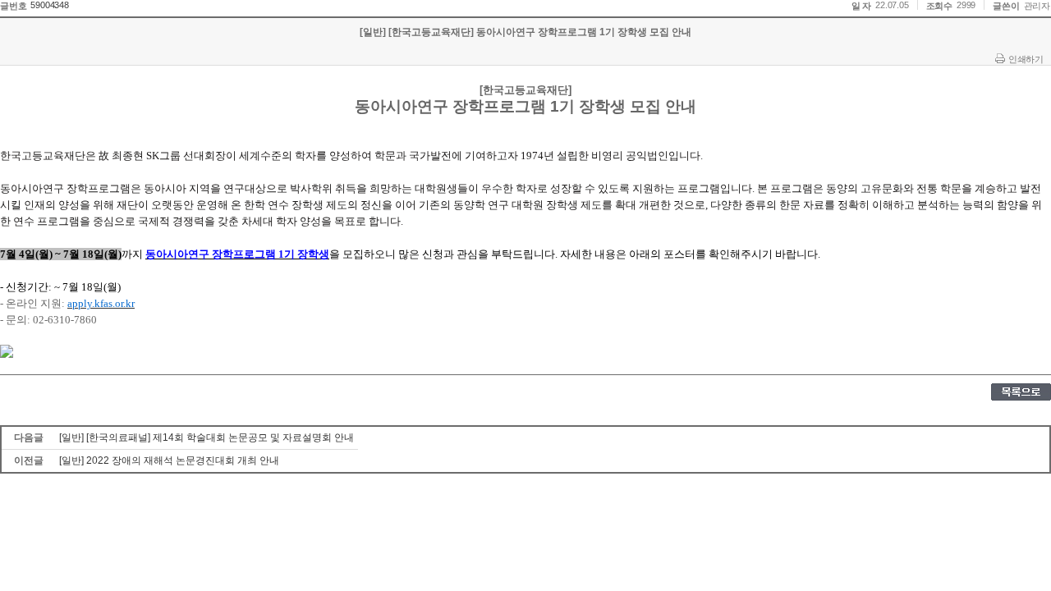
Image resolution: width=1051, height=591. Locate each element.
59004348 (49, 5)
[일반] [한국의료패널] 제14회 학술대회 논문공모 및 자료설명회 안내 (206, 437)
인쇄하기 (1025, 59)
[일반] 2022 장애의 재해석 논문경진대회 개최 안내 (169, 460)
